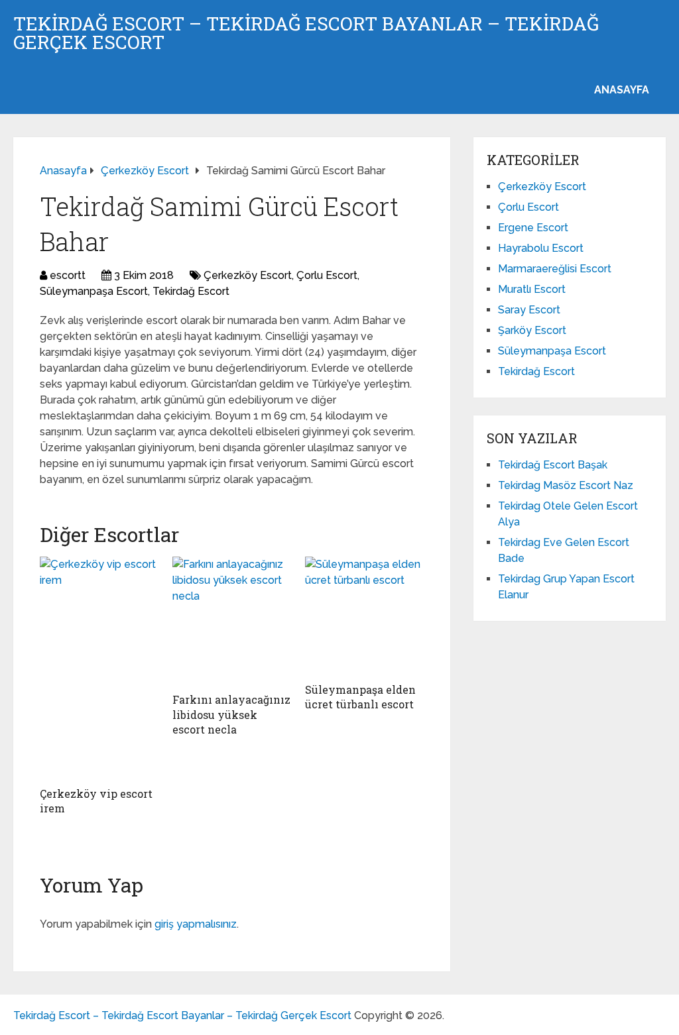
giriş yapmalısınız (195, 924)
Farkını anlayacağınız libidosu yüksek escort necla (231, 714)
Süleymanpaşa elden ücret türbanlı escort (360, 696)
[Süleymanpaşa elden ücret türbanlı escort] (364, 616)
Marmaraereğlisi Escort (554, 268)
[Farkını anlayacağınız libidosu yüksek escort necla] (232, 621)
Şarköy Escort (532, 330)
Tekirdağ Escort (191, 291)
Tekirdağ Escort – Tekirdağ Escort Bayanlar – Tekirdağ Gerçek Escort (306, 33)
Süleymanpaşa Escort (94, 291)
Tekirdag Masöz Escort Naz (565, 485)
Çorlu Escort (326, 275)
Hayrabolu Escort (541, 248)
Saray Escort (529, 309)
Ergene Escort (533, 227)
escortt (68, 275)
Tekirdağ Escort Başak (552, 465)
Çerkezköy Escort (248, 275)
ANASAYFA (621, 89)
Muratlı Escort (532, 289)
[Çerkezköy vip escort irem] (99, 668)
